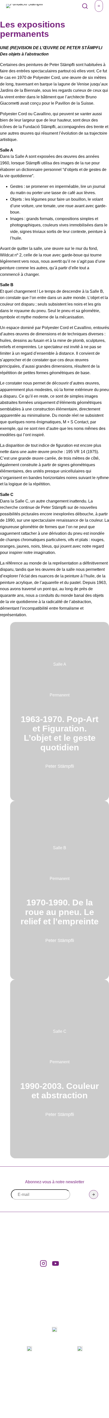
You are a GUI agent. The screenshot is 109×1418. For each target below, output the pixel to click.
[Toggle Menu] (99, 6)
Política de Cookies (75, 1381)
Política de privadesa (78, 1374)
